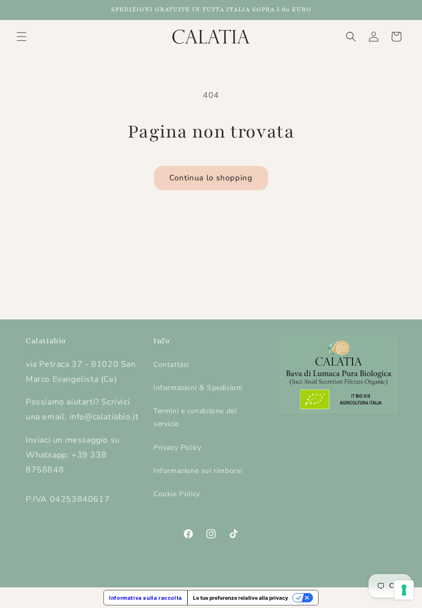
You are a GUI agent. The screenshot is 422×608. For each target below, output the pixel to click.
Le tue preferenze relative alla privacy (240, 598)
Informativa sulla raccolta (145, 598)
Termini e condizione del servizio (195, 417)
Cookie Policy (176, 494)
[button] (21, 36)
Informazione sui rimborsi (197, 471)
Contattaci (171, 364)
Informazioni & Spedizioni (197, 388)
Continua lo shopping (211, 178)
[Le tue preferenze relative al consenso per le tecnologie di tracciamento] (404, 590)
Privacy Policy (177, 447)
